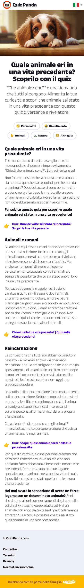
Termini (8, 555)
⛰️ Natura (40, 135)
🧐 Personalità (26, 126)
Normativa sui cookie (18, 567)
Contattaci (10, 549)
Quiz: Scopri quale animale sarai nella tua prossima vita (41, 445)
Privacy (8, 561)
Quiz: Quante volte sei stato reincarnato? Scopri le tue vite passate (41, 226)
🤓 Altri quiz (64, 135)
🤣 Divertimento (55, 126)
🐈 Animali (17, 135)
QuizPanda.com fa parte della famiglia (35, 582)
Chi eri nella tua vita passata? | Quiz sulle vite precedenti (41, 334)
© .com (16, 538)
